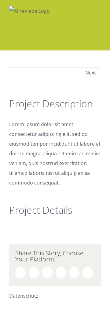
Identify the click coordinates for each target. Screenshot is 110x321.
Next (90, 72)
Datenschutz (23, 295)
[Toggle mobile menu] (98, 9)
